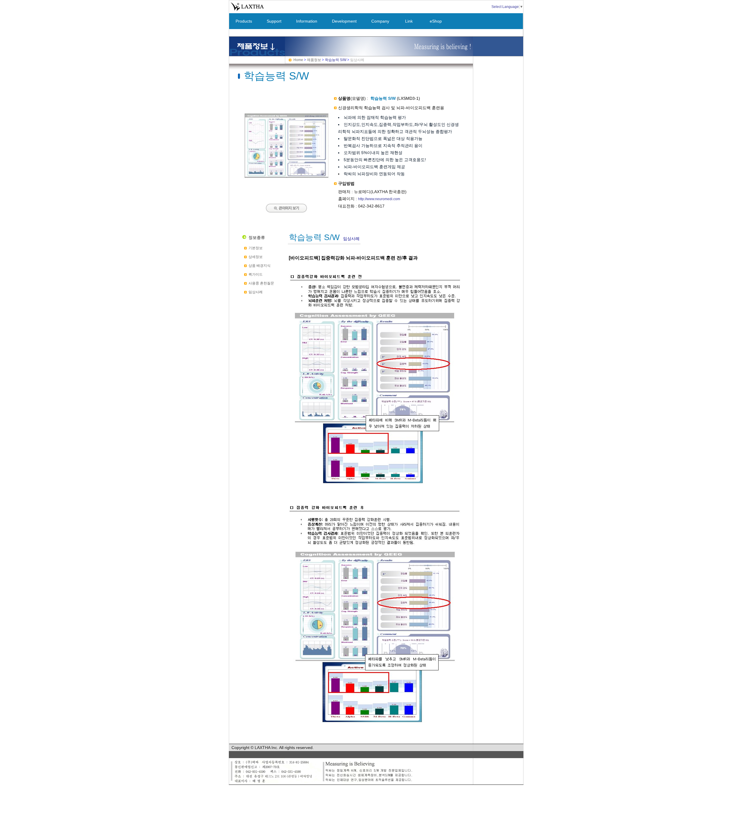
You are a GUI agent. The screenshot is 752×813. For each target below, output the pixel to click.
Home (298, 60)
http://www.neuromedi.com (379, 199)
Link (409, 21)
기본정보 (256, 248)
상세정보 (256, 257)
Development (344, 21)
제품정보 (314, 60)
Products (243, 21)
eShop (435, 21)
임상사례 (256, 292)
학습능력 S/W (335, 60)
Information (307, 21)
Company (380, 21)
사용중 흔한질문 (261, 283)
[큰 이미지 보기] (286, 184)
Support (274, 21)
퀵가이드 (256, 274)
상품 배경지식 (260, 266)
